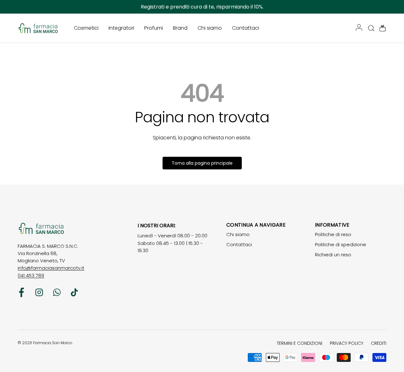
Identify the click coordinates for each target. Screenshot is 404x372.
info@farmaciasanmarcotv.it (51, 268)
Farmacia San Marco (52, 342)
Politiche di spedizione (340, 244)
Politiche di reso (333, 234)
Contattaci (245, 28)
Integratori (121, 28)
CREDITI (378, 343)
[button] (380, 28)
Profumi (153, 28)
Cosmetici (86, 28)
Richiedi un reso (333, 254)
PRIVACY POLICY (346, 343)
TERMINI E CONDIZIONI (299, 343)
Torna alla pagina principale (202, 163)
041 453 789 (31, 275)
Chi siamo (210, 28)
